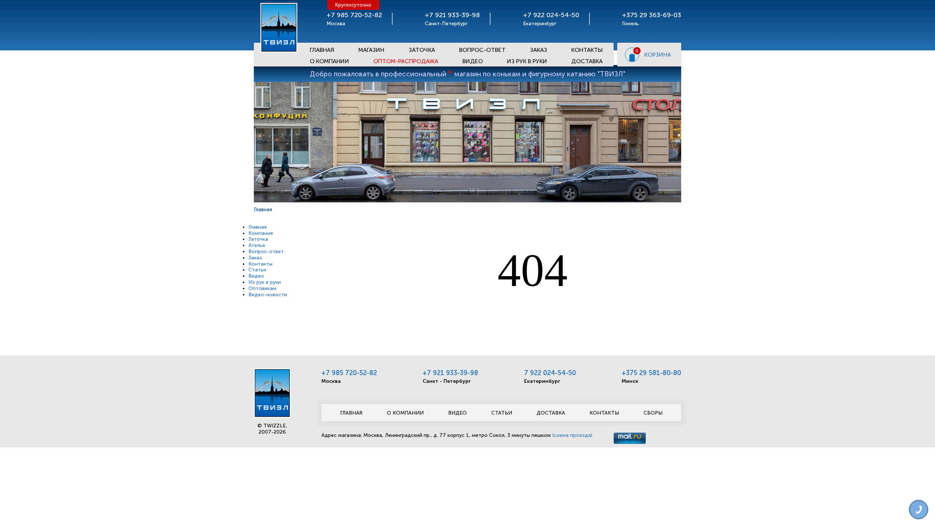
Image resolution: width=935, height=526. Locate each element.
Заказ (538, 49)
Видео (472, 61)
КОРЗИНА (657, 54)
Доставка (587, 61)
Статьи (257, 270)
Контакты (587, 49)
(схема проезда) (572, 435)
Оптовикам (262, 288)
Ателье (256, 245)
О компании (405, 413)
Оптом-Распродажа (405, 61)
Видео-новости (267, 294)
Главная (322, 49)
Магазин (371, 49)
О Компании (329, 61)
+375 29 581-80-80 (651, 373)
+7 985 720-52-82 (349, 373)
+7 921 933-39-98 (450, 373)
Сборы (653, 413)
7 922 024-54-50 (550, 373)
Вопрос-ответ (482, 49)
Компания (260, 233)
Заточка (422, 49)
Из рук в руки (527, 61)
